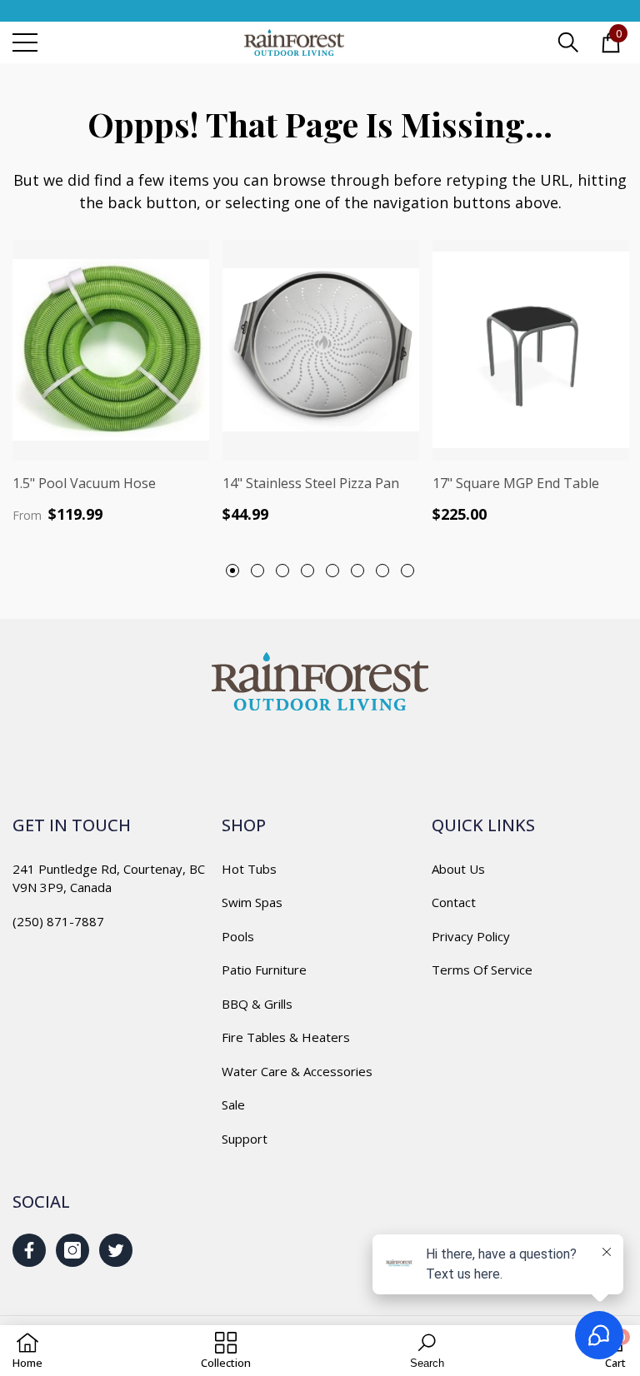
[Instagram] (72, 1250)
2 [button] (257, 570)
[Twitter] (115, 1250)
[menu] (25, 42)
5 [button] (332, 570)
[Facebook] (29, 1250)
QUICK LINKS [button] (483, 825)
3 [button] (282, 570)
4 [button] (307, 570)
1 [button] (232, 570)
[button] (568, 42)
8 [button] (407, 570)
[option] (111, 381)
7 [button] (382, 570)
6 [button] (357, 570)
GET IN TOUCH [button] (71, 825)
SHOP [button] (244, 825)
